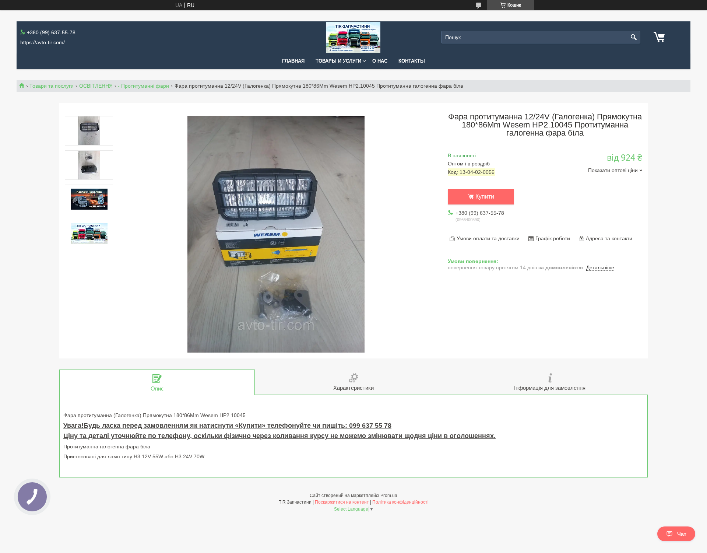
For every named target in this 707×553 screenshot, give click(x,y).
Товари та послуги (51, 86)
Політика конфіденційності (400, 502)
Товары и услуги (338, 61)
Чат (681, 534)
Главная (293, 61)
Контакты (411, 61)
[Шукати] (634, 37)
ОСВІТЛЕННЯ (96, 86)
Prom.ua (388, 495)
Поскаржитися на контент (342, 502)
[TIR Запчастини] (353, 37)
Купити (484, 196)
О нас (379, 61)
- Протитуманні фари (143, 86)
